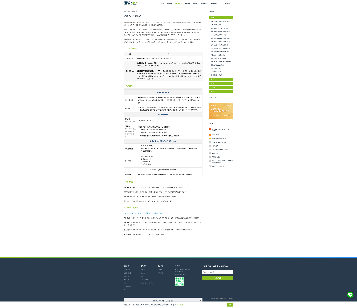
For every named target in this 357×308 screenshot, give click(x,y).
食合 (142, 276)
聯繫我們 (214, 3)
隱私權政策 (180, 305)
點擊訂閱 (218, 278)
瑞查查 (143, 273)
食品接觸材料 (127, 273)
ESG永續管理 (127, 286)
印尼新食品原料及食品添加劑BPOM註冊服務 (222, 41)
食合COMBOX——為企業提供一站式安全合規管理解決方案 (143, 213)
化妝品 (126, 283)
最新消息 (187, 3)
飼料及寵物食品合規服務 (218, 55)
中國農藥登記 (215, 134)
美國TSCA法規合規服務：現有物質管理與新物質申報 (222, 161)
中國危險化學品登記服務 (219, 138)
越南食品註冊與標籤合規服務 (219, 45)
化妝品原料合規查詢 (147, 283)
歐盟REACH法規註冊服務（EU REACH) (220, 130)
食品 (129, 11)
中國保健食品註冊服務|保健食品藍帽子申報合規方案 (222, 61)
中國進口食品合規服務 (217, 65)
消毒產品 (126, 279)
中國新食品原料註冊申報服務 (219, 28)
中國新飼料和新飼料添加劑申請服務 (221, 31)
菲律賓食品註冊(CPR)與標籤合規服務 (222, 48)
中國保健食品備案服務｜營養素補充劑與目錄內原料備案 (222, 38)
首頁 (162, 3)
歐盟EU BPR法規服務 (218, 166)
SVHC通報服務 (216, 157)
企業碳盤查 (215, 146)
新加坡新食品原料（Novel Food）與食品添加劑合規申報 (222, 25)
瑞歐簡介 (160, 269)
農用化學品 (127, 276)
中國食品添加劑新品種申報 (218, 58)
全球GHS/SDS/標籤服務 (219, 142)
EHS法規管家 (144, 279)
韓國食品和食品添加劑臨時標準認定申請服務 (222, 21)
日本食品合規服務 (216, 71)
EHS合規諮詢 (215, 153)
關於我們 (169, 3)
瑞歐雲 (143, 269)
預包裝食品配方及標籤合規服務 (220, 51)
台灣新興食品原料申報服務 (218, 35)
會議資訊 (195, 3)
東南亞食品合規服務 (217, 75)
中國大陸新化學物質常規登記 (220, 149)
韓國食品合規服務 (216, 68)
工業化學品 (127, 269)
